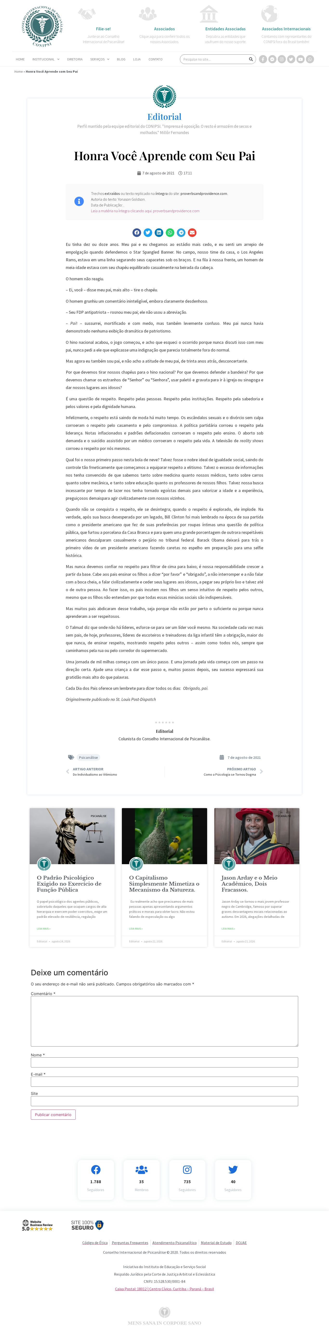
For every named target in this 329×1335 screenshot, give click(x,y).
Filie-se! (103, 29)
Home (20, 59)
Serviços (97, 59)
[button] (136, 232)
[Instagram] (282, 59)
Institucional (44, 59)
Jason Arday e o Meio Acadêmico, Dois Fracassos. (249, 884)
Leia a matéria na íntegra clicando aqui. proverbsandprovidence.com (145, 210)
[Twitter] (291, 59)
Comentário (43, 994)
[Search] (251, 59)
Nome (38, 1055)
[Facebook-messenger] (272, 59)
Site (34, 1093)
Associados (164, 29)
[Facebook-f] (263, 59)
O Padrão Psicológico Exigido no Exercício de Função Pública (69, 884)
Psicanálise (88, 757)
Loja (137, 59)
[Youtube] (300, 59)
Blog (121, 59)
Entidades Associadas (225, 29)
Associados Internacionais (286, 29)
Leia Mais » (44, 928)
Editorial (164, 116)
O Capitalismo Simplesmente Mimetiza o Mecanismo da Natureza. (164, 884)
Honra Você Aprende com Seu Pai (164, 155)
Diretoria (75, 59)
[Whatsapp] (310, 59)
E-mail (38, 1074)
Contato (156, 59)
